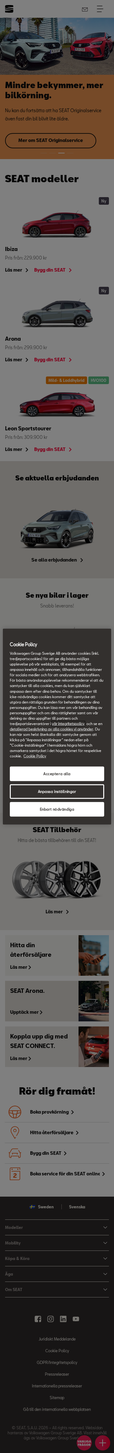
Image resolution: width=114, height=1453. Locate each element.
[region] (57, 726)
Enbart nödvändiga (57, 809)
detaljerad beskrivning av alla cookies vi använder (51, 729)
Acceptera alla (57, 774)
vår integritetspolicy (68, 724)
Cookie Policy (34, 756)
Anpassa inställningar (57, 791)
